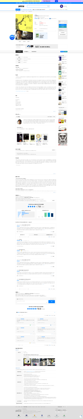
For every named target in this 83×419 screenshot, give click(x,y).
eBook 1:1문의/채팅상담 (63, 410)
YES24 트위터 (60, 406)
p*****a (60, 125)
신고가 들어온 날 (64, 87)
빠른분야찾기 (18, 9)
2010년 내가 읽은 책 (61, 118)
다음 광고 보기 (67, 7)
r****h (21, 271)
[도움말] (37, 24)
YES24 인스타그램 (61, 406)
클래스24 (41, 9)
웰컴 (16, 11)
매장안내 (30, 9)
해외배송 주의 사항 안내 (62, 29)
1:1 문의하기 (57, 411)
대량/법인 (66, 9)
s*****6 (23, 240)
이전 (18, 236)
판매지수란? (48, 18)
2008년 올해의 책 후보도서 (26, 70)
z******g (22, 280)
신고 (28, 240)
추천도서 (63, 9)
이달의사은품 (57, 9)
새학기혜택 (50, 9)
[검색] (48, 6)
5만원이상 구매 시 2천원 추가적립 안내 (47, 25)
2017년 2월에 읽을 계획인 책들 (62, 110)
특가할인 (61, 9)
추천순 (52, 315)
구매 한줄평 (46, 315)
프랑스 (41, 35)
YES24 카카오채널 (58, 406)
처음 (17, 236)
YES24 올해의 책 (21, 70)
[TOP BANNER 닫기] (82, 1)
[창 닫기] (46, 33)
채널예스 (34, 9)
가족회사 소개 (64, 406)
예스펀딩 (38, 9)
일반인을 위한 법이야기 (25, 68)
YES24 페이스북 (59, 406)
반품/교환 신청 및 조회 (29, 371)
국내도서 (19, 11)
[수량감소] (60, 22)
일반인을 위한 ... (30, 11)
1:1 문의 (33, 371)
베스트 (21, 9)
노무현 (59, 126)
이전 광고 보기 (66, 7)
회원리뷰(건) (42, 18)
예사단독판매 (54, 9)
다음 (27, 236)
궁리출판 (38, 17)
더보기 (65, 55)
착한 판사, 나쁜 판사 (64, 61)
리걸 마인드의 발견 (64, 96)
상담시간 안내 (65, 411)
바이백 (28, 9)
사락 (35, 9)
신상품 (24, 9)
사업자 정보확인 (38, 411)
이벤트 (26, 9)
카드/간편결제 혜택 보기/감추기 (47, 28)
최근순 (50, 315)
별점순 (54, 315)
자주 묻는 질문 (61, 411)
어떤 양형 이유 (63, 66)
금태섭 (35, 17)
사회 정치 (23, 11)
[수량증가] (64, 22)
